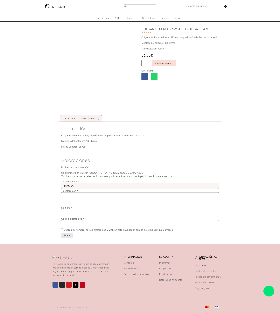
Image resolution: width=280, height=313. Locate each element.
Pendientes (103, 18)
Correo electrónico (72, 219)
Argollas (178, 18)
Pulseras (131, 18)
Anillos (118, 18)
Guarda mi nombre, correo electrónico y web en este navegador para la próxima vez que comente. (118, 230)
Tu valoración (69, 191)
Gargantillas (148, 18)
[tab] (69, 118)
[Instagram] (62, 285)
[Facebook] (55, 285)
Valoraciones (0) (90, 118)
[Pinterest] (82, 285)
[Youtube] (69, 285)
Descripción (69, 118)
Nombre (66, 207)
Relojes (165, 18)
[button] (144, 76)
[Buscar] (216, 6)
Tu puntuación (70, 181)
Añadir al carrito (164, 63)
